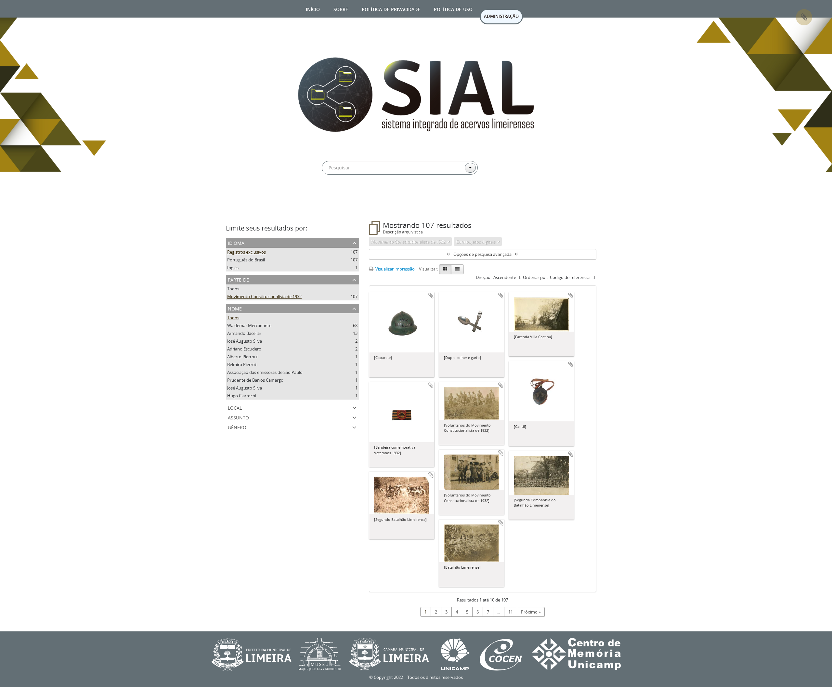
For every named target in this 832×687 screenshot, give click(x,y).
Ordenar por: (535, 277)
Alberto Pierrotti (242, 357)
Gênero (237, 426)
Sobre (340, 8)
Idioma (236, 242)
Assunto (238, 417)
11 (510, 612)
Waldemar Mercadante (249, 325)
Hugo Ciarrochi (241, 396)
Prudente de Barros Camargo (255, 380)
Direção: (483, 277)
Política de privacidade (391, 8)
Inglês (233, 268)
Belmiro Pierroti (242, 364)
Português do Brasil (246, 260)
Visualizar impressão (394, 269)
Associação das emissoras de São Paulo (265, 372)
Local (235, 407)
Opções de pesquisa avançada (482, 254)
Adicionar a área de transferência (431, 295)
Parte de (238, 279)
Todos (233, 289)
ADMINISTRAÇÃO (501, 16)
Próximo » (530, 612)
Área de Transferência (804, 17)
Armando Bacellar (244, 333)
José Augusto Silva (244, 341)
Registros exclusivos (246, 252)
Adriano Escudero (244, 349)
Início (313, 8)
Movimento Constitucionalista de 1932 (264, 296)
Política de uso (453, 8)
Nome (235, 308)
